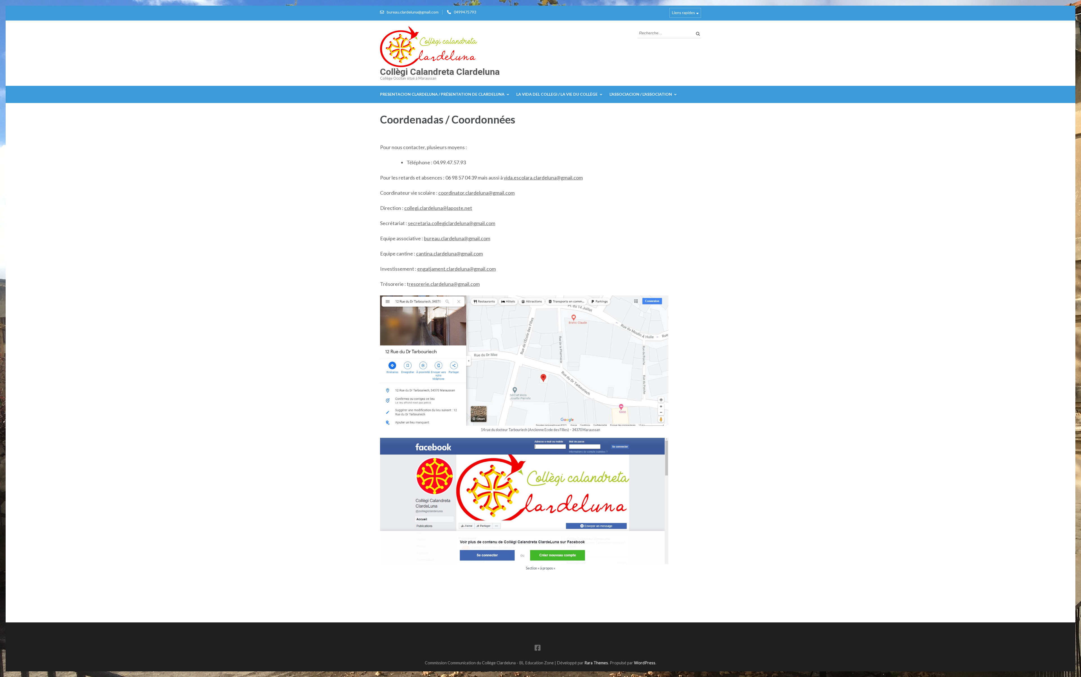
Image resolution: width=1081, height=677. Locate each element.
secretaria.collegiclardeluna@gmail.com (451, 223)
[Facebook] (537, 648)
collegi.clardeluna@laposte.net (438, 208)
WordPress (644, 662)
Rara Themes (596, 662)
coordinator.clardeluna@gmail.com (476, 193)
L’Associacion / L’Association (640, 94)
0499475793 (465, 12)
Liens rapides (683, 12)
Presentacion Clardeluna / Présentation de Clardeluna (442, 94)
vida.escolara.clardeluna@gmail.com (543, 177)
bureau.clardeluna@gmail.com (413, 12)
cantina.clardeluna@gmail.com (449, 253)
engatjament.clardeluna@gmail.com (456, 269)
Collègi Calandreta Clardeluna (440, 71)
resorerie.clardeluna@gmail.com (444, 284)
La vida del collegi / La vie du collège (557, 94)
